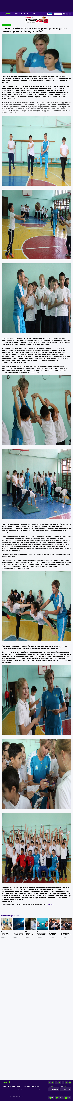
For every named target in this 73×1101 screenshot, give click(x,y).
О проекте (4, 1086)
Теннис (31, 13)
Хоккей (26, 13)
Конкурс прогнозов (35, 1086)
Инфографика (27, 1086)
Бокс (13, 13)
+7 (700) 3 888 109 (53, 1089)
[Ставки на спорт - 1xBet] (49, 14)
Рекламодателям (11, 1086)
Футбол (21, 13)
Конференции (19, 1089)
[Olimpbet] (58, 14)
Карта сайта (26, 1089)
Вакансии (4, 1089)
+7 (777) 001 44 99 (65, 1089)
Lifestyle (35, 13)
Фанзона (18, 1086)
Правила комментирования (37, 1089)
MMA (16, 13)
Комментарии (11, 1089)
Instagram (50, 904)
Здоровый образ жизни (6, 25)
